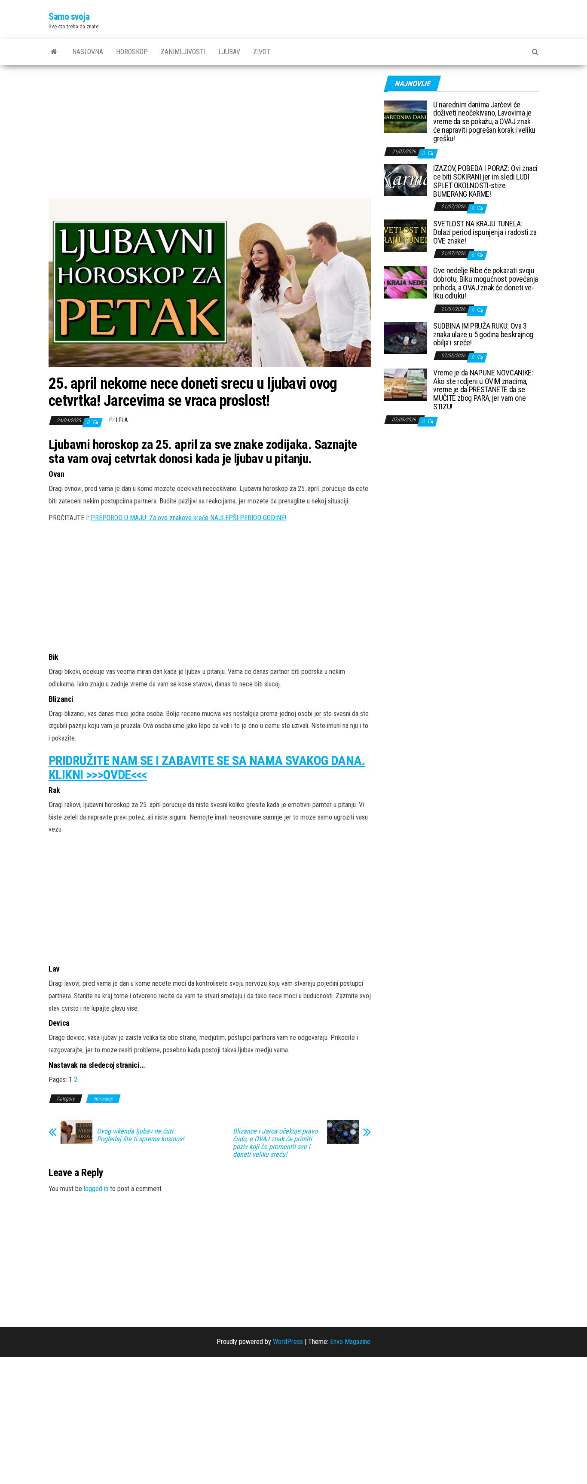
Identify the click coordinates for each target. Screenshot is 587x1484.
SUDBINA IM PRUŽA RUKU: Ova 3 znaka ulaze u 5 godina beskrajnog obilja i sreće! (483, 334)
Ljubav (229, 52)
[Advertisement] (210, 135)
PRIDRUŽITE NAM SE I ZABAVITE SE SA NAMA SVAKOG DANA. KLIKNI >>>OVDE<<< (207, 767)
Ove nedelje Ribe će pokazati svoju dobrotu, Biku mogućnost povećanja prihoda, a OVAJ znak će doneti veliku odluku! (485, 283)
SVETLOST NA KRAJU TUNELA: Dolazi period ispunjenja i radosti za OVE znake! (485, 232)
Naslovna (87, 52)
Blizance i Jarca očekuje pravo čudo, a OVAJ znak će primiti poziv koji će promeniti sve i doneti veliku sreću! (275, 1142)
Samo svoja (69, 16)
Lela (122, 420)
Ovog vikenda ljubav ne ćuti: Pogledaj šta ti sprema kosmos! (140, 1135)
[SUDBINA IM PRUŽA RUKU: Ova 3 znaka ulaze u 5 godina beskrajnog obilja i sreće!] (405, 337)
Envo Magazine (350, 1342)
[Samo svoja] (54, 52)
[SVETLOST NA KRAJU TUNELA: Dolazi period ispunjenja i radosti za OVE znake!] (405, 235)
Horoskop (132, 52)
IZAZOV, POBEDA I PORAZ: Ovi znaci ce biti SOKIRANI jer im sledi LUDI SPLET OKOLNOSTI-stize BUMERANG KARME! (485, 181)
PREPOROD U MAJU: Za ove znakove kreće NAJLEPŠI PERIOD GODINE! (188, 518)
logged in (96, 1189)
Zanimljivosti (183, 52)
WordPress (288, 1342)
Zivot (261, 52)
